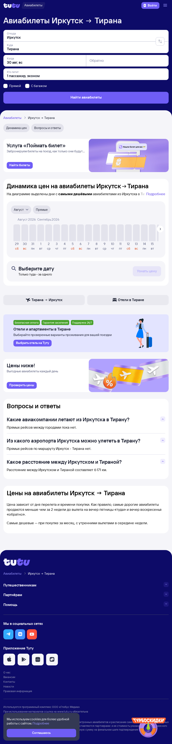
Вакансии (9, 677)
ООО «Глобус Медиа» (66, 706)
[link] (20, 165)
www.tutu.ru (64, 711)
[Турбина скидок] (149, 728)
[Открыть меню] (166, 5)
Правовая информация (17, 691)
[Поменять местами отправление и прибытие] (160, 41)
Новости (8, 686)
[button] (8, 634)
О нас (6, 672)
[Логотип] (11, 5)
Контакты (9, 681)
